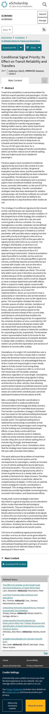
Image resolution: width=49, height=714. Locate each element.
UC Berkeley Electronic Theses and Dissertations (20, 41)
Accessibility (32, 660)
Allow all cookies (35, 705)
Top (46, 653)
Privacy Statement (35, 665)
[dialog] (24, 691)
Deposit (42, 14)
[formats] (21, 47)
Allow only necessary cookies (12, 705)
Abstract (9, 88)
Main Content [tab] (15, 80)
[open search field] (45, 4)
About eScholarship (12, 665)
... (44, 80)
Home (5, 660)
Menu (5, 29)
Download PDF (9, 47)
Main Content (12, 558)
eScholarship (6, 37)
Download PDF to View (15, 564)
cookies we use (13, 692)
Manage (41, 20)
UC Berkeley (6, 19)
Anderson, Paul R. (17, 70)
